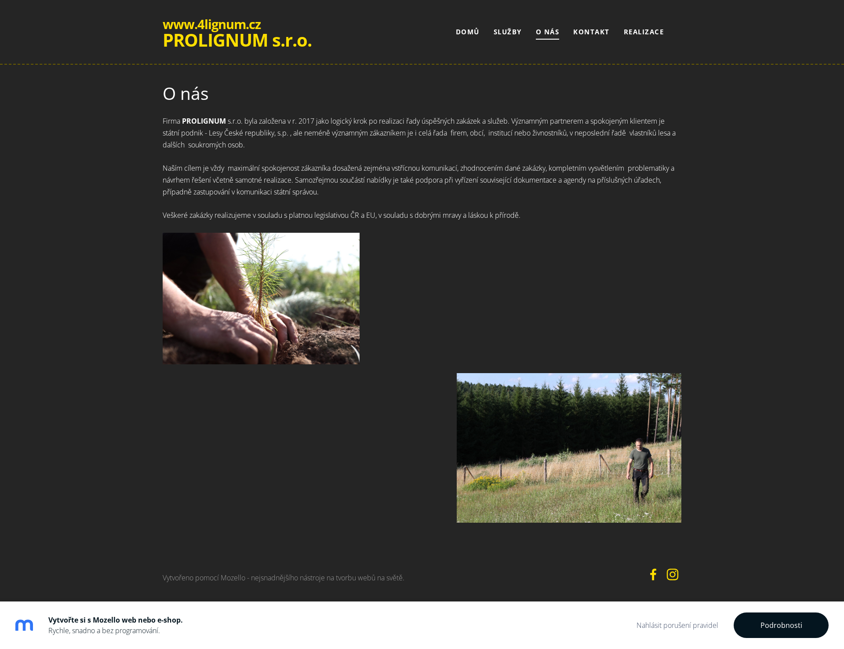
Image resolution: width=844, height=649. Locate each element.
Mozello (233, 578)
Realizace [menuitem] (644, 31)
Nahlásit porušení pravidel (677, 625)
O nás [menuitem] (548, 31)
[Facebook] (653, 574)
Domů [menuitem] (468, 31)
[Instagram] (672, 574)
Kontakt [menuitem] (591, 31)
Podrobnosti (781, 625)
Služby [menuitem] (508, 31)
